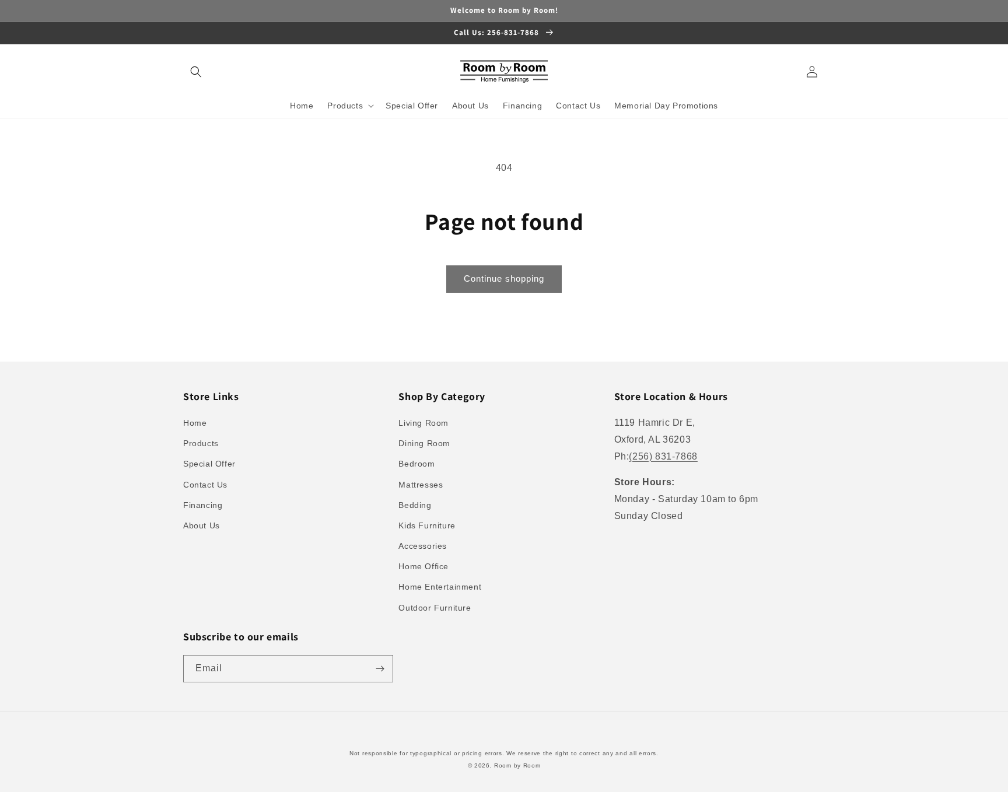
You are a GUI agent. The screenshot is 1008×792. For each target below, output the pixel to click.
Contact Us (205, 484)
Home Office (423, 566)
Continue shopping (504, 278)
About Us (201, 525)
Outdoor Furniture (434, 607)
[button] (196, 72)
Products (201, 443)
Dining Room (424, 443)
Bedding (414, 505)
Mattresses (420, 484)
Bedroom (416, 463)
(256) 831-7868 (663, 456)
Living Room (423, 422)
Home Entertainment (439, 586)
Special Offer (209, 463)
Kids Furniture (426, 525)
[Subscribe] (380, 668)
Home (194, 422)
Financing (202, 505)
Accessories (422, 546)
